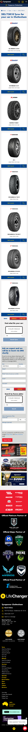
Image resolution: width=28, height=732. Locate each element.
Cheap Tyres (5, 698)
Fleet (3, 681)
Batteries (4, 666)
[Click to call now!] (19, 2)
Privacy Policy (9, 434)
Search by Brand (6, 653)
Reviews (4, 687)
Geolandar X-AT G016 (14, 308)
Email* (4, 378)
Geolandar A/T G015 (14, 197)
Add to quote (11, 54)
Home (4, 10)
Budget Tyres (5, 696)
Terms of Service (19, 434)
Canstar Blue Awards (7, 694)
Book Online (5, 679)
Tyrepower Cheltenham (15, 5)
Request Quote (7, 440)
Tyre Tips (4, 656)
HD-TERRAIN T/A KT (14, 85)
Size (3, 364)
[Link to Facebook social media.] (14, 728)
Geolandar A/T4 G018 (14, 271)
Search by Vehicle (6, 649)
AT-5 (14, 160)
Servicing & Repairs (6, 668)
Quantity (21, 364)
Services (4, 664)
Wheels (4, 658)
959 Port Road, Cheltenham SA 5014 (15, 611)
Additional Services (6, 673)
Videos (4, 685)
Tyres (3, 647)
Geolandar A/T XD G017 (14, 234)
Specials (4, 675)
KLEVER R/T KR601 (14, 123)
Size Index (4, 692)
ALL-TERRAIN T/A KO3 (14, 48)
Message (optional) (7, 422)
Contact (4, 677)
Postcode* (4, 383)
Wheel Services (5, 672)
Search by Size (5, 651)
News (3, 683)
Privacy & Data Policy (10, 725)
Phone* (10, 374)
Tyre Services (5, 670)
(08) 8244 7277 (9, 614)
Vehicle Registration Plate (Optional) (8, 416)
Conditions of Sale (19, 725)
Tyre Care (4, 654)
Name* (4, 369)
